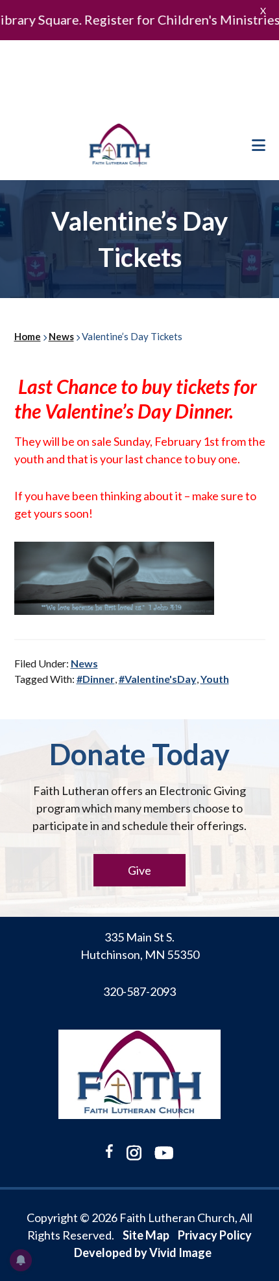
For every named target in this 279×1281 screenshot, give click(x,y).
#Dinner (96, 679)
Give (139, 870)
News (84, 663)
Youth (214, 679)
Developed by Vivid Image (143, 1252)
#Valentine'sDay (158, 679)
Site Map (146, 1235)
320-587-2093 (139, 991)
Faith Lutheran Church (120, 145)
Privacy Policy (215, 1235)
